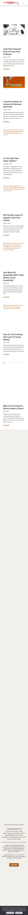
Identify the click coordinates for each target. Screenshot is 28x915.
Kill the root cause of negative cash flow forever (13, 218)
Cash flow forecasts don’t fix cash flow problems (12, 51)
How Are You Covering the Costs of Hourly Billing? (12, 337)
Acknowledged (10, 912)
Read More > (6, 69)
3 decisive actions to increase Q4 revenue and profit (12, 104)
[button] (24, 3)
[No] (25, 910)
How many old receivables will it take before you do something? (13, 276)
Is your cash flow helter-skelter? (11, 159)
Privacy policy (19, 912)
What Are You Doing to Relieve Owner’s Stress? (13, 407)
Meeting (20, 837)
